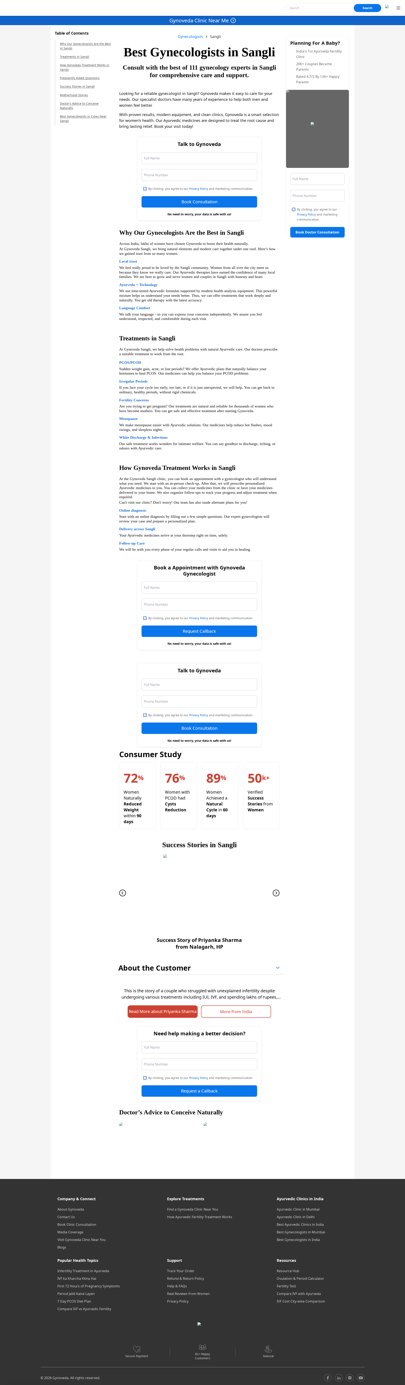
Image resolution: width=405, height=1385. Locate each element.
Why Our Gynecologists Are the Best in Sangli (85, 46)
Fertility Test (286, 1286)
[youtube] (360, 1378)
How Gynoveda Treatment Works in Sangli (84, 67)
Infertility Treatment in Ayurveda (83, 1271)
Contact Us (66, 1217)
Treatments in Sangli (74, 57)
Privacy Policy (198, 189)
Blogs (61, 1247)
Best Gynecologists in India (298, 1239)
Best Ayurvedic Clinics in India (300, 1224)
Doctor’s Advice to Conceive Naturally (79, 105)
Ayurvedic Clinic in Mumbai (298, 1209)
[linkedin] (339, 1378)
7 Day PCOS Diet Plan (74, 1301)
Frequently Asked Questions (80, 78)
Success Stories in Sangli (77, 86)
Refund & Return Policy (185, 1278)
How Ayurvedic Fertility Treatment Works (199, 1217)
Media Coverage (70, 1232)
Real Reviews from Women (188, 1293)
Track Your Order (180, 1271)
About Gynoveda (70, 1209)
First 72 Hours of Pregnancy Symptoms (88, 1286)
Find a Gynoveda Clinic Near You (192, 1209)
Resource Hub (288, 1271)
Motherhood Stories (74, 95)
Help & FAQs (177, 1286)
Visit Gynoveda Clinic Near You (81, 1239)
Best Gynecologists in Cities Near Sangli (83, 118)
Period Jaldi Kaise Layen (76, 1293)
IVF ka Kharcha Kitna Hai (76, 1278)
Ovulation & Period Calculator (300, 1278)
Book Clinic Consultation (76, 1224)
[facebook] (328, 1378)
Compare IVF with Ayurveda (299, 1293)
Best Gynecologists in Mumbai (301, 1232)
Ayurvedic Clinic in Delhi (296, 1217)
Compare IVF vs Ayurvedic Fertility (84, 1309)
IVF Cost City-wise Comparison (301, 1301)
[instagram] (350, 1378)
